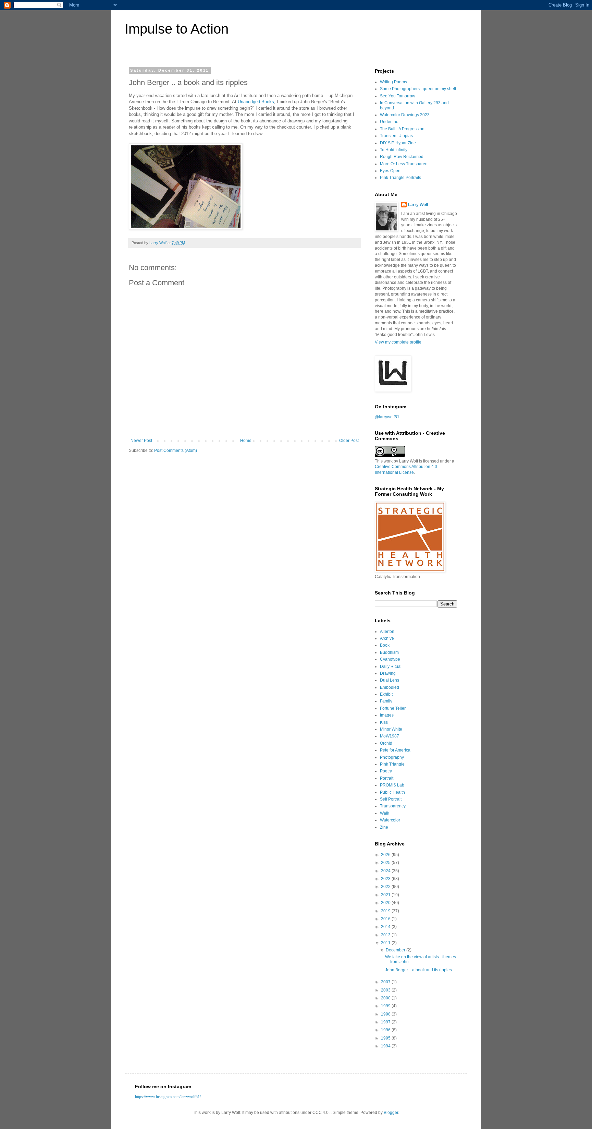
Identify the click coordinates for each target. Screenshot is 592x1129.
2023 (386, 878)
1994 (386, 1046)
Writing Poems (393, 82)
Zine (384, 827)
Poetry (386, 771)
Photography (392, 757)
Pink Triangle (392, 764)
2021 (386, 894)
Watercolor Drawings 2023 (405, 114)
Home (245, 440)
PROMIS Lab (392, 785)
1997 (386, 1022)
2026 (386, 854)
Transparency (393, 806)
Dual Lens (389, 680)
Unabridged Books (256, 101)
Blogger (391, 1112)
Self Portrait (391, 799)
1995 (386, 1038)
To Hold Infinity (393, 149)
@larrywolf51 (387, 417)
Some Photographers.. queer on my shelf (418, 88)
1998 (386, 1014)
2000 (386, 998)
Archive (387, 638)
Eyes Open (390, 170)
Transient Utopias (396, 135)
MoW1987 (389, 736)
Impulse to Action (177, 28)
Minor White (391, 729)
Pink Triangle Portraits (400, 177)
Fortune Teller (393, 708)
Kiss (384, 722)
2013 (386, 935)
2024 (386, 870)
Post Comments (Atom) (175, 450)
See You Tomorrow (397, 96)
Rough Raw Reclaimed (401, 156)
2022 (386, 886)
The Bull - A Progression (402, 129)
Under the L (391, 121)
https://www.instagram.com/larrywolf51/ (168, 1096)
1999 (386, 1006)
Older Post (349, 440)
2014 (386, 926)
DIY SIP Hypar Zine (398, 143)
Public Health (392, 792)
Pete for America (395, 750)
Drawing (388, 673)
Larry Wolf (418, 204)
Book (385, 645)
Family (386, 701)
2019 (386, 911)
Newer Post (141, 440)
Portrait (386, 778)
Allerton (387, 631)
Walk (384, 813)
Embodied (389, 687)
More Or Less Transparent (404, 163)
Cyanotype (390, 659)
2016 (386, 918)
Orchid (386, 743)
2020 (386, 902)
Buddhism (389, 652)
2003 (386, 990)
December (396, 950)
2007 (386, 982)
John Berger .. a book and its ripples (418, 970)
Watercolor (390, 820)
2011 (386, 942)
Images (387, 715)
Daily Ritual (391, 666)
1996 (386, 1030)
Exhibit (386, 694)
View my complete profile (398, 342)
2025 (386, 862)
